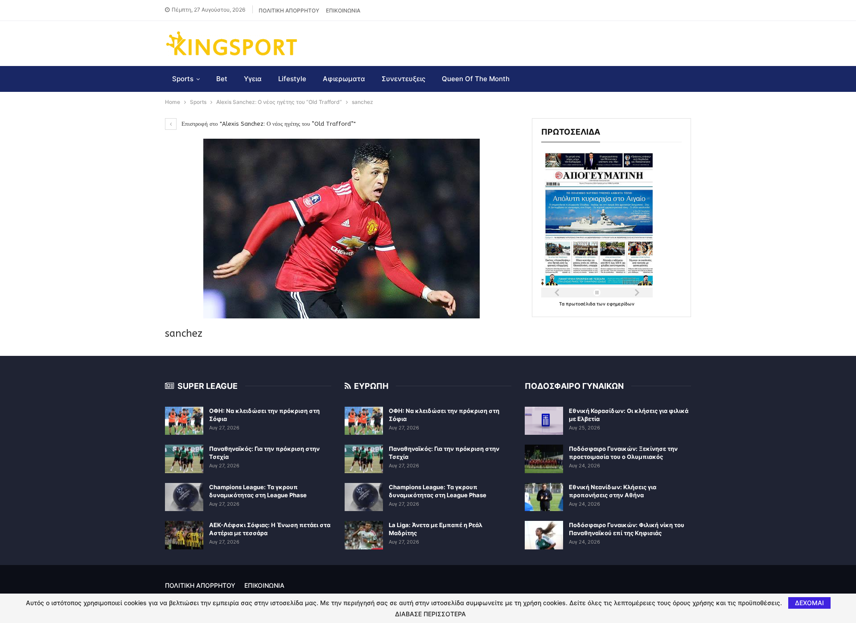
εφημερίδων (620, 303)
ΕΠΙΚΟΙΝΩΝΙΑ (343, 10)
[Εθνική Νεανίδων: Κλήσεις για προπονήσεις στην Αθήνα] (544, 497)
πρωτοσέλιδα (581, 303)
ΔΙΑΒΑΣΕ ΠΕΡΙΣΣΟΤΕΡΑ (430, 614)
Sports (182, 78)
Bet (221, 78)
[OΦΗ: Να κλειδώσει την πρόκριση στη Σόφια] (184, 421)
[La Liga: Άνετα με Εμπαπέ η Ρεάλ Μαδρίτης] (364, 535)
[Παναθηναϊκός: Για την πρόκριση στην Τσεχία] (184, 459)
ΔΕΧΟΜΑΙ (809, 602)
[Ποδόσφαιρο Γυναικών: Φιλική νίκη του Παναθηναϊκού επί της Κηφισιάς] (544, 535)
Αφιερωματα (344, 78)
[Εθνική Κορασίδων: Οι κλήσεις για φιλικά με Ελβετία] (544, 421)
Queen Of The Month (476, 78)
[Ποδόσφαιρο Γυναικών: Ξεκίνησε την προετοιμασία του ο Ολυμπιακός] (544, 459)
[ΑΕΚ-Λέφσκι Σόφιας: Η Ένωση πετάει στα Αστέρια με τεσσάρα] (184, 535)
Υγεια (253, 78)
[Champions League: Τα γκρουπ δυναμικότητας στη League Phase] (184, 497)
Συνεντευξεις (403, 78)
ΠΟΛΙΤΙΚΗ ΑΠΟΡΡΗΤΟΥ (289, 10)
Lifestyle (292, 78)
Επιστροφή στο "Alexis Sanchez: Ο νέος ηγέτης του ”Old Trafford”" (268, 123)
